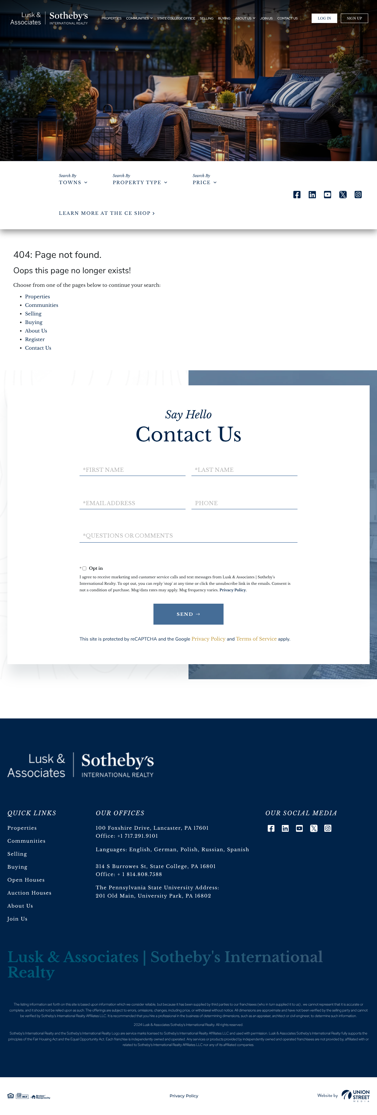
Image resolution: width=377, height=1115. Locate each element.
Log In (324, 18)
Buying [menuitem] (224, 19)
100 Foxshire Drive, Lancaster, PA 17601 (152, 828)
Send (185, 614)
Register (35, 340)
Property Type (137, 183)
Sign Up (354, 18)
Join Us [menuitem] (266, 19)
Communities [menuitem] (137, 19)
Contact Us (38, 348)
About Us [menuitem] (243, 19)
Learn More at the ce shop (105, 213)
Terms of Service (256, 639)
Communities (41, 305)
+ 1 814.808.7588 (140, 874)
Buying (33, 322)
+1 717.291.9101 (138, 836)
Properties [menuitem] (111, 19)
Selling (33, 314)
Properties (37, 297)
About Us (36, 331)
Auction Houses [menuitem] (29, 893)
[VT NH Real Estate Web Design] (344, 1096)
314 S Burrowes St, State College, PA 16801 (156, 867)
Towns (70, 183)
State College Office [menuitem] (176, 19)
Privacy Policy (232, 590)
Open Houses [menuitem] (26, 880)
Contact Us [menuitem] (287, 19)
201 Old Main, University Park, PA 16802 (153, 896)
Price (202, 183)
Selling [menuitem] (207, 19)
